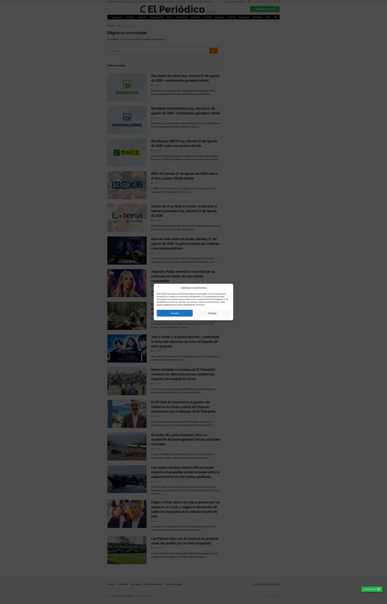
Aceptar (175, 313)
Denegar (212, 313)
